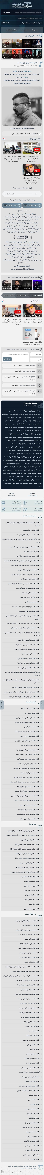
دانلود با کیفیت (30, 205)
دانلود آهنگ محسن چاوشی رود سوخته (27, 722)
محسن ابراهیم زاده (8, 460)
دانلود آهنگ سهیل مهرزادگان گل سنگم (27, 791)
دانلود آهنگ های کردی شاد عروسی (29, 570)
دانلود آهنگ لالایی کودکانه (31, 1022)
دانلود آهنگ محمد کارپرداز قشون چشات (27, 649)
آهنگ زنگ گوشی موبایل (32, 1058)
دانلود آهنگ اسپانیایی (33, 1114)
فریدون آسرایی (37, 457)
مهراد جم (38, 480)
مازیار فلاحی (13, 457)
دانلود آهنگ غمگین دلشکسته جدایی (28, 1091)
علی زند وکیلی (9, 447)
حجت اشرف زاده (22, 424)
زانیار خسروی (29, 434)
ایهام (24, 417)
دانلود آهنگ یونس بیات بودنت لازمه (28, 759)
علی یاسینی (20, 450)
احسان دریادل (37, 414)
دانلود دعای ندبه (34, 904)
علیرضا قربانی (27, 454)
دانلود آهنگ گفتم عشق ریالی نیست (29, 668)
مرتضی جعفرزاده (17, 470)
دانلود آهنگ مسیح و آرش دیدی (30, 736)
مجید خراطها (26, 460)
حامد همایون (37, 424)
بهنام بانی (28, 421)
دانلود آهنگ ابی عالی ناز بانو (31, 654)
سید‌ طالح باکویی (27, 437)
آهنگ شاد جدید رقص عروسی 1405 (29, 764)
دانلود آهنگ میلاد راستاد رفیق (30, 990)
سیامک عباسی (37, 437)
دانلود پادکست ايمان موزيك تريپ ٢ (28, 985)
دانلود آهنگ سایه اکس (32, 602)
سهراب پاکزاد (12, 434)
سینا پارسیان (7, 437)
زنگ (16, 71)
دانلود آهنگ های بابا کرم (32, 551)
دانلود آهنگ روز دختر (33, 1054)
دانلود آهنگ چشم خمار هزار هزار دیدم (28, 556)
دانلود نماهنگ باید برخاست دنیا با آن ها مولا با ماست (23, 835)
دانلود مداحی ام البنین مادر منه (30, 863)
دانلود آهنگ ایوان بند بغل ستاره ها (29, 663)
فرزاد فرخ (19, 454)
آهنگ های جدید (37, 295)
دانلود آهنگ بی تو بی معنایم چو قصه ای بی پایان (24, 697)
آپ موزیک (22, 5)
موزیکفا (32, 494)
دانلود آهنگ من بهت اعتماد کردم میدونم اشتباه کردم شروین (23, 617)
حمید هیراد (12, 427)
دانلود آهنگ (27, 71)
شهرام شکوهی (37, 444)
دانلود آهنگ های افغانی (32, 1081)
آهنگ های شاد (21, 295)
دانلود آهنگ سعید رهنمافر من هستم (28, 999)
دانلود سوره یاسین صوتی (32, 890)
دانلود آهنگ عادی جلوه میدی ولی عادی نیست (25, 565)
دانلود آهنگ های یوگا (33, 1132)
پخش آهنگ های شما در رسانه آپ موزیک (32, 23)
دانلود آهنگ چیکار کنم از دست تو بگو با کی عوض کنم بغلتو (21, 976)
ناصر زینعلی (6, 480)
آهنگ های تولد (8, 295)
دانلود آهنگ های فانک (33, 1063)
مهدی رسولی (37, 477)
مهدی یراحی (11, 477)
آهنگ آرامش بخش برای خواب (30, 1077)
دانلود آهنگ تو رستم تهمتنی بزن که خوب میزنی (25, 782)
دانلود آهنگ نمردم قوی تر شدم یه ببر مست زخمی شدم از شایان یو (22, 634)
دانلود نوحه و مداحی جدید (31, 1040)
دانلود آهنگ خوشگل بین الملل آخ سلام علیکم (25, 628)
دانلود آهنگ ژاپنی (34, 1118)
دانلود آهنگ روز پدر (33, 1045)
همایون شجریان (32, 483)
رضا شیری (24, 431)
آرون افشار (25, 411)
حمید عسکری (29, 427)
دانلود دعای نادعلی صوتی (31, 900)
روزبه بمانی (38, 434)
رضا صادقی (17, 431)
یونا (40, 487)
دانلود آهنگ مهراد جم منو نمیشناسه (28, 814)
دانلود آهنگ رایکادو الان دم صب (29, 1008)
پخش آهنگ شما (11, 30)
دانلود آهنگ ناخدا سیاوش (31, 530)
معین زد (23, 473)
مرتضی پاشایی (28, 470)
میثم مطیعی (22, 480)
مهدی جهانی (6, 473)
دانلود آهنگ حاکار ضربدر (32, 727)
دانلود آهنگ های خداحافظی (31, 1127)
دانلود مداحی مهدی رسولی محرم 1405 (27, 858)
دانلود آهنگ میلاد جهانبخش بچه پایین (27, 994)
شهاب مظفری (10, 440)
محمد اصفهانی (8, 463)
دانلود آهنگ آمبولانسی (32, 1150)
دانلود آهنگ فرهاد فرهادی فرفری (30, 944)
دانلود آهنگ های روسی (32, 1109)
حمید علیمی (20, 427)
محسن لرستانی (27, 463)
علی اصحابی (18, 447)
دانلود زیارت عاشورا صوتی (32, 886)
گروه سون (21, 457)
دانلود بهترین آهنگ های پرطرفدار (29, 1013)
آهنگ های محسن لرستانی (31, 1155)
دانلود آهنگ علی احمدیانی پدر (30, 925)
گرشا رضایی (28, 457)
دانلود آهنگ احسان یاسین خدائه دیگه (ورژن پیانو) (24, 584)
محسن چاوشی (37, 463)
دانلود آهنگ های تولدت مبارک (30, 773)
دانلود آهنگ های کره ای (32, 1123)
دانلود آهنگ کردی (34, 1159)
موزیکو (11, 494)
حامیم (30, 424)
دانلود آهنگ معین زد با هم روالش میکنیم (27, 777)
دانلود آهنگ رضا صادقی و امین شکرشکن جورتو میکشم (23, 967)
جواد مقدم (16, 421)
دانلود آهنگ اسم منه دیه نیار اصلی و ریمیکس (25, 574)
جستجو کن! (6, 12)
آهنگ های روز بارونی (33, 1136)
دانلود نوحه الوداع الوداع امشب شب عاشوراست (25, 872)
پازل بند (22, 421)
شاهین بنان (18, 440)
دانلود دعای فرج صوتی (32, 895)
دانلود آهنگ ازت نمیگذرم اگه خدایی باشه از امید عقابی (23, 623)
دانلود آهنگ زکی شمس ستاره (30, 709)
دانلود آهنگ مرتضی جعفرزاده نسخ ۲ (28, 658)
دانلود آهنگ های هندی (32, 1146)
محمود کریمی (37, 470)
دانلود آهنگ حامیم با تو (32, 713)
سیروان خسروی (16, 437)
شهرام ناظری (28, 444)
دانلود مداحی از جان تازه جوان (30, 840)
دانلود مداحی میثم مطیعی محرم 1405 (27, 854)
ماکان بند (6, 457)
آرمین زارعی (32, 411)
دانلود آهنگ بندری (34, 1100)
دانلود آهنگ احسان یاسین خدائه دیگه (28, 645)
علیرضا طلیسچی (36, 454)
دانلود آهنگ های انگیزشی (32, 1141)
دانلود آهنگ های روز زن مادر (31, 1068)
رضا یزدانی (9, 431)
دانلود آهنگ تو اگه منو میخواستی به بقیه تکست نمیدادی (22, 561)
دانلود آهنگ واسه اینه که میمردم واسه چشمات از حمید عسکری (23, 524)
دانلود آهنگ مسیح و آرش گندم (30, 819)
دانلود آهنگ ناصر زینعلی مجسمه (29, 805)
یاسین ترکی (16, 483)
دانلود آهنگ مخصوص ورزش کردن (29, 1086)
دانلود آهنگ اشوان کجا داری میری (29, 934)
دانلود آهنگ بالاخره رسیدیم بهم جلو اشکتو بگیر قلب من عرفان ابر (22, 673)
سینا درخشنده (37, 440)
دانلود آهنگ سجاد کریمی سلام (30, 1003)
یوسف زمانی (7, 483)
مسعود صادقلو (36, 473)
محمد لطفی (28, 467)
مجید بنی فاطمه (36, 460)
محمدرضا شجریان (18, 467)
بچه (25, 220)
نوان (39, 483)
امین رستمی (30, 417)
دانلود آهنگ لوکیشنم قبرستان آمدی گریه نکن (26, 687)
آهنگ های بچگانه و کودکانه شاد (29, 1072)
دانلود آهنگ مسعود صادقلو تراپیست (28, 535)
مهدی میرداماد (20, 477)
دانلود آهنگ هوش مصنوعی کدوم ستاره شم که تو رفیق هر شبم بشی (22, 681)
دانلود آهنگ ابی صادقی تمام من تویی (28, 718)
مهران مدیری (31, 480)
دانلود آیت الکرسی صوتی (32, 881)
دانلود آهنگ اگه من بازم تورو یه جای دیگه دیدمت (24, 547)
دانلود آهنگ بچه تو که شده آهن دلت (28, 588)
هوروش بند (23, 483)
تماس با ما (24, 30)
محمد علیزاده (37, 467)
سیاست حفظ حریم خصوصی (13, 1172)
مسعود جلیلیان (7, 470)
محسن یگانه (17, 463)
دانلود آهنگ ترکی (34, 1049)
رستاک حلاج (37, 431)
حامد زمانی (8, 421)
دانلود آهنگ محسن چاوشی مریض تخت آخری (25, 796)
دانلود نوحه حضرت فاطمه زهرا (30, 877)
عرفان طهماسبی (36, 447)
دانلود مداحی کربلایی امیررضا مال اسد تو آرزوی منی (23, 831)
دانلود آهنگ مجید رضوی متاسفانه (29, 810)
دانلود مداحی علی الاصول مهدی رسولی (27, 867)
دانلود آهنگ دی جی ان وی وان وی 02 (28, 731)
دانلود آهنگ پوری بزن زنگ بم (27, 63)
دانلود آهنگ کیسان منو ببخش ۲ (29, 957)
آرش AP (39, 411)
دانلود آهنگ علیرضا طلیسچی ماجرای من (27, 741)
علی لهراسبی (27, 450)
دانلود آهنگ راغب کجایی (32, 962)
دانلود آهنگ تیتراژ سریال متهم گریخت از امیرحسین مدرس (22, 692)
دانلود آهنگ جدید (34, 1031)
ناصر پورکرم (14, 480)
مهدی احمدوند (15, 473)
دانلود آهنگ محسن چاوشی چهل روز (28, 750)
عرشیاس (13, 444)
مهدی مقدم (29, 477)
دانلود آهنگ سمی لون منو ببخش (29, 611)
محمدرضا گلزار (8, 467)
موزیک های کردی (34, 1095)
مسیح (29, 473)
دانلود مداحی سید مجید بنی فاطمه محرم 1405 (25, 849)
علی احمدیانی (27, 447)
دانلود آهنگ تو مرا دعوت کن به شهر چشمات (26, 607)
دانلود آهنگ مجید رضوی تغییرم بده (28, 787)
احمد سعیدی (28, 414)
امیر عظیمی (5, 414)
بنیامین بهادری (37, 421)
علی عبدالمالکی (36, 450)
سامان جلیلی (21, 434)
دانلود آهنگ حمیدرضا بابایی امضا (29, 948)
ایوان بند (19, 417)
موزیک (26, 77)
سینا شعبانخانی (27, 440)
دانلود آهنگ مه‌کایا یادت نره (31, 593)
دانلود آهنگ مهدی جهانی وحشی (29, 953)
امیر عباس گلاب (14, 414)
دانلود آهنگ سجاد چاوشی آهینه (30, 597)
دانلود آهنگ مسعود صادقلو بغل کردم (28, 921)
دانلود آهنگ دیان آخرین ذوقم (30, 579)
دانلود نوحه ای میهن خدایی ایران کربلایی (27, 800)
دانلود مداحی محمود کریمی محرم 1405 (27, 844)
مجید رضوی (18, 460)
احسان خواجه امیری (14, 411)
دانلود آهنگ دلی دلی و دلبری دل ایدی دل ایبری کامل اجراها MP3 (21, 541)
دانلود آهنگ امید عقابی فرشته (30, 745)
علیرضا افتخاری (11, 450)
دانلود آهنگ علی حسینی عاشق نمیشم (28, 930)
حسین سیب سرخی (11, 424)
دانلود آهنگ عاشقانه (33, 1035)
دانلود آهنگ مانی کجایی (32, 939)
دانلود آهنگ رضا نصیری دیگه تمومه (28, 640)
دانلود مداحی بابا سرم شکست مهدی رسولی (26, 971)
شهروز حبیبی (20, 444)
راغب (6, 427)
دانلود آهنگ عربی (34, 1104)
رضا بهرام (30, 431)
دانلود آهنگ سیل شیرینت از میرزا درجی (27, 980)
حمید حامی (37, 427)
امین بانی (38, 417)
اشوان (21, 414)
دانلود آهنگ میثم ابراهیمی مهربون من (28, 754)
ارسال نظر (7, 359)
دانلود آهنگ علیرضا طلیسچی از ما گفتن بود (26, 768)
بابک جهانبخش (11, 417)
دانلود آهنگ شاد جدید (32, 1026)
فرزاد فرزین (12, 454)
